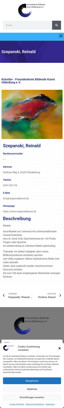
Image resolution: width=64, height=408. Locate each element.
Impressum (50, 404)
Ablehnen (32, 389)
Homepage (9, 206)
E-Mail (6, 192)
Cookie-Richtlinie (17, 404)
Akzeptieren (32, 380)
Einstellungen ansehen (32, 397)
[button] (59, 348)
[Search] (56, 25)
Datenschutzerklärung (35, 404)
